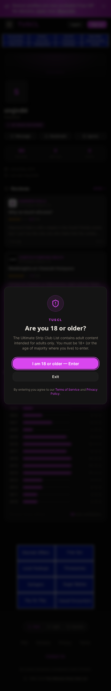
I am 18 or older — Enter (55, 363)
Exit (55, 376)
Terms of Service (67, 389)
